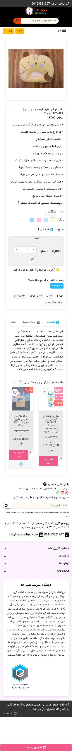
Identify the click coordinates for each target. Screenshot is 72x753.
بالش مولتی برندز (53, 302)
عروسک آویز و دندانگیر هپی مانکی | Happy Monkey (21, 422)
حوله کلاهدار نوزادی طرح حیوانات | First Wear (50, 420)
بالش (49, 295)
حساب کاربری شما (58, 548)
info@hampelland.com (26, 534)
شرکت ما (64, 555)
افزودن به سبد (36, 747)
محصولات (63, 570)
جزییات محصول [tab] (31, 323)
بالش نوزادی (36, 295)
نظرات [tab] (13, 322)
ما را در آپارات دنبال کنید (67, 493)
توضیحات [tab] (53, 323)
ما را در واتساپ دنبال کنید (58, 493)
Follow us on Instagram (62, 493)
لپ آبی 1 (43, 229)
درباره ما (64, 563)
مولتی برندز (19, 295)
